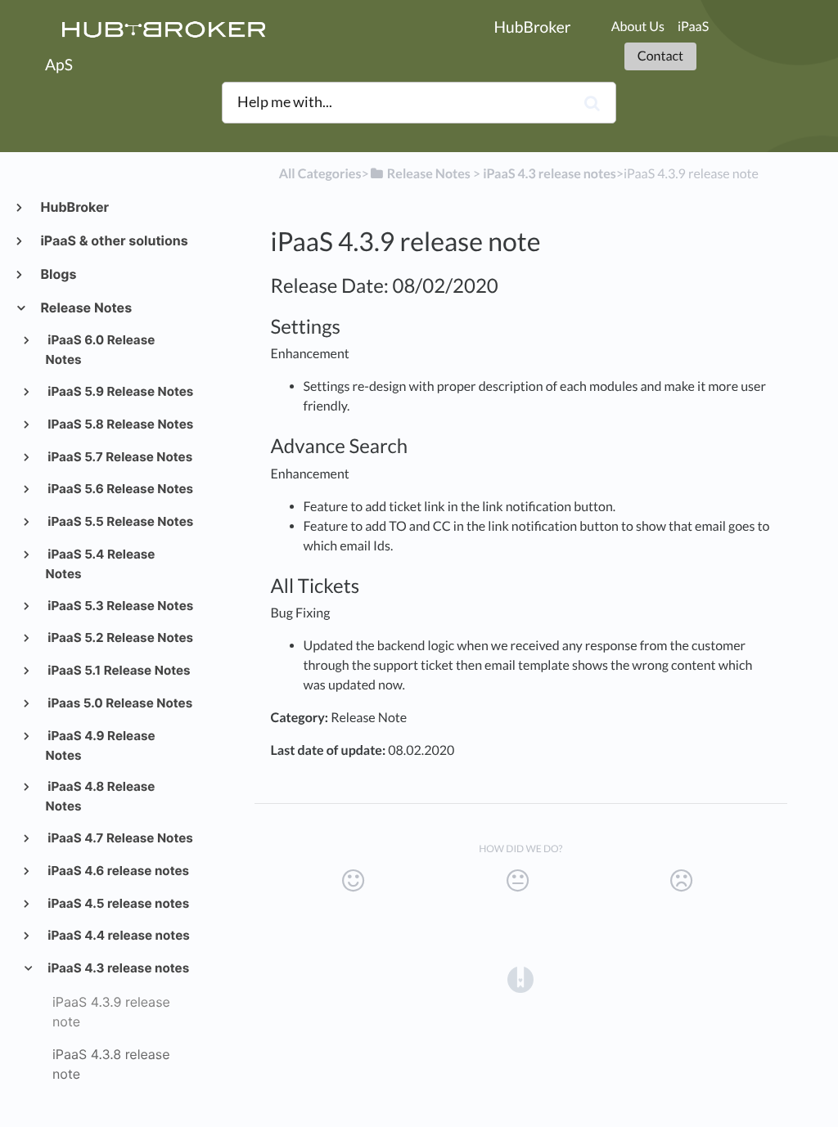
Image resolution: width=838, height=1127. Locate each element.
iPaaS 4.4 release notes (118, 935)
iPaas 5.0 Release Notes (119, 703)
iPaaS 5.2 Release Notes (120, 637)
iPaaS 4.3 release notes (118, 968)
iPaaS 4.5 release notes (118, 903)
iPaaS (693, 26)
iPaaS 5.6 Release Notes (120, 488)
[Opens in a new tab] (520, 979)
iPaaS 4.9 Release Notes (100, 745)
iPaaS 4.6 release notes (117, 870)
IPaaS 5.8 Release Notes (120, 424)
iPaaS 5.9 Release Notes (120, 391)
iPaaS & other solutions (113, 240)
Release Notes (85, 307)
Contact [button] (660, 56)
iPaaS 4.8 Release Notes (100, 796)
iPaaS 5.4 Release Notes (100, 563)
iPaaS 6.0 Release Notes (100, 349)
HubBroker (74, 207)
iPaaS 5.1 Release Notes (118, 670)
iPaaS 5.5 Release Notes (120, 521)
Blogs (57, 274)
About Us (638, 26)
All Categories (320, 174)
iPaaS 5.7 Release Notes (119, 457)
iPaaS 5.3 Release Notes (120, 605)
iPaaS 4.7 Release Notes (119, 838)
